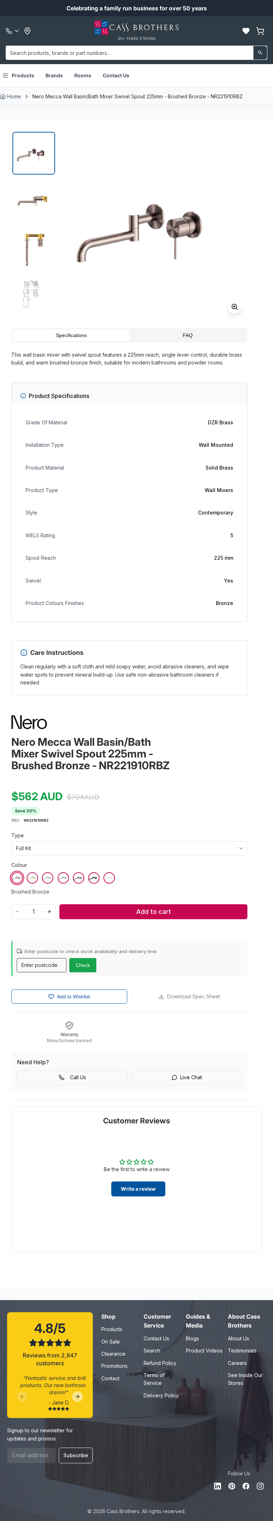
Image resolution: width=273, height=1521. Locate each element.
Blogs (192, 1338)
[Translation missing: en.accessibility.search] (260, 53)
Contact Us (116, 75)
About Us (238, 1338)
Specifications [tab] (71, 335)
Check (83, 965)
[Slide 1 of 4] (33, 153)
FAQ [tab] (188, 335)
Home (14, 96)
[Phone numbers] (13, 31)
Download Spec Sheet (193, 996)
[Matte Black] (94, 878)
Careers (237, 1363)
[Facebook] (246, 1486)
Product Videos (204, 1350)
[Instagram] (260, 1486)
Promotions (114, 1366)
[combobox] (136, 53)
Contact (110, 1378)
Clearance (113, 1354)
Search (152, 1350)
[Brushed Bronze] (17, 878)
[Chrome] (63, 878)
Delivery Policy (161, 1395)
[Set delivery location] (27, 31)
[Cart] (260, 31)
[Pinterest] (232, 1486)
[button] (246, 31)
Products (23, 75)
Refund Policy (160, 1363)
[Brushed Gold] (32, 878)
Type (17, 835)
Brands (54, 75)
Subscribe (75, 1455)
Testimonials (242, 1350)
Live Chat (191, 1077)
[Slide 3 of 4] (33, 247)
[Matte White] (109, 878)
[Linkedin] (217, 1486)
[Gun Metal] (78, 878)
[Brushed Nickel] (47, 878)
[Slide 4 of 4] (33, 294)
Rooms (82, 75)
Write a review (138, 1189)
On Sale (110, 1342)
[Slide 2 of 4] (33, 200)
